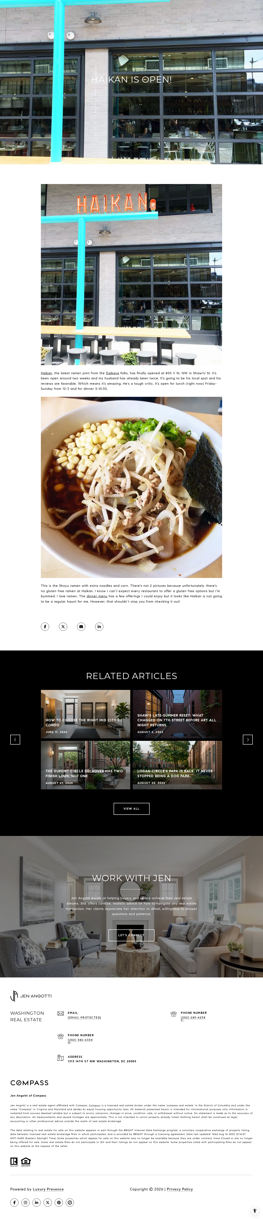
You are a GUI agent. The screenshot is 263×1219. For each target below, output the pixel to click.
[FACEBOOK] (14, 1202)
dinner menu (97, 596)
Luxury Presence (48, 1189)
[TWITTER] (48, 1202)
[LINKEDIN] (36, 1202)
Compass (94, 1105)
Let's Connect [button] (131, 935)
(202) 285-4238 (193, 1017)
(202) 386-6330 (80, 1040)
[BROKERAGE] (70, 1202)
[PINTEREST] (59, 1202)
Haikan (46, 373)
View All (131, 808)
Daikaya (112, 373)
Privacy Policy (180, 1189)
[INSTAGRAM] (25, 1202)
